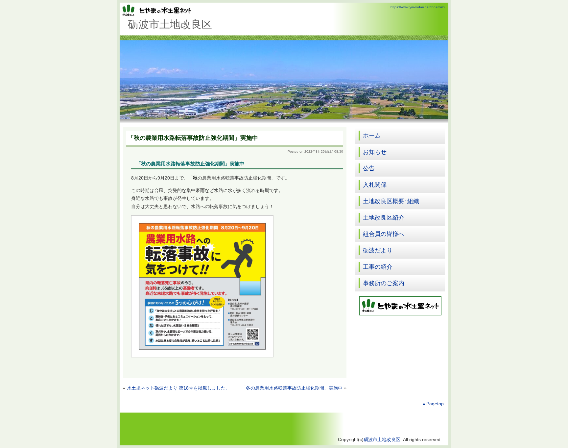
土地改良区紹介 (383, 217)
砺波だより (377, 250)
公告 (369, 168)
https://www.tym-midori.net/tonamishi (417, 7)
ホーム (372, 135)
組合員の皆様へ (383, 234)
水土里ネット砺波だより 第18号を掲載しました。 (178, 388)
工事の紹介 (377, 267)
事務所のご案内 (383, 283)
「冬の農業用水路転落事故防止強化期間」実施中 (292, 388)
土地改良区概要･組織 (391, 201)
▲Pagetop (433, 403)
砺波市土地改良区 (382, 439)
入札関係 (375, 184)
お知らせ (375, 152)
